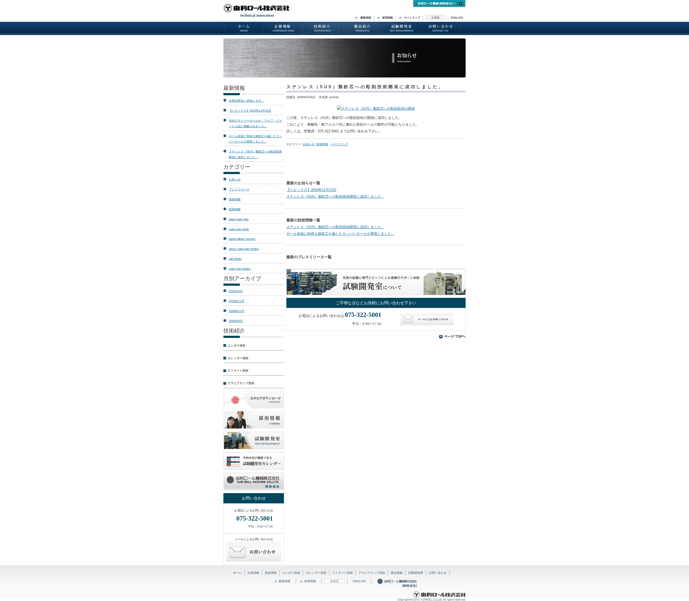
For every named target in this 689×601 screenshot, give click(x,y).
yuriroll (333, 97)
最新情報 (365, 17)
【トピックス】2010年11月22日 (311, 190)
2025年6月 (236, 291)
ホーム (243, 28)
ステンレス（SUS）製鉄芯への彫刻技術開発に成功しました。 (335, 197)
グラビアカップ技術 (241, 383)
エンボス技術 (236, 345)
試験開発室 (401, 28)
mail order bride (239, 229)
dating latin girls (239, 219)
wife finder (235, 258)
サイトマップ (412, 17)
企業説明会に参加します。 (246, 100)
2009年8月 (236, 321)
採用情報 (387, 17)
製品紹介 (362, 28)
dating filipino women (242, 239)
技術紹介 (322, 28)
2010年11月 (236, 301)
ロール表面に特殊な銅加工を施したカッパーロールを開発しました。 (340, 234)
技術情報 (322, 144)
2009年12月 (236, 311)
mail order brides (240, 268)
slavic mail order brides (244, 248)
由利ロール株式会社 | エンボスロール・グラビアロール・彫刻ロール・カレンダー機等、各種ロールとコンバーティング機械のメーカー (257, 10)
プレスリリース (239, 189)
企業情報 (283, 28)
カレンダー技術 (238, 358)
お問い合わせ (440, 28)
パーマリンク (339, 144)
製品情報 (397, 572)
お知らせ (309, 144)
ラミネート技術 (238, 370)
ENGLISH (457, 17)
